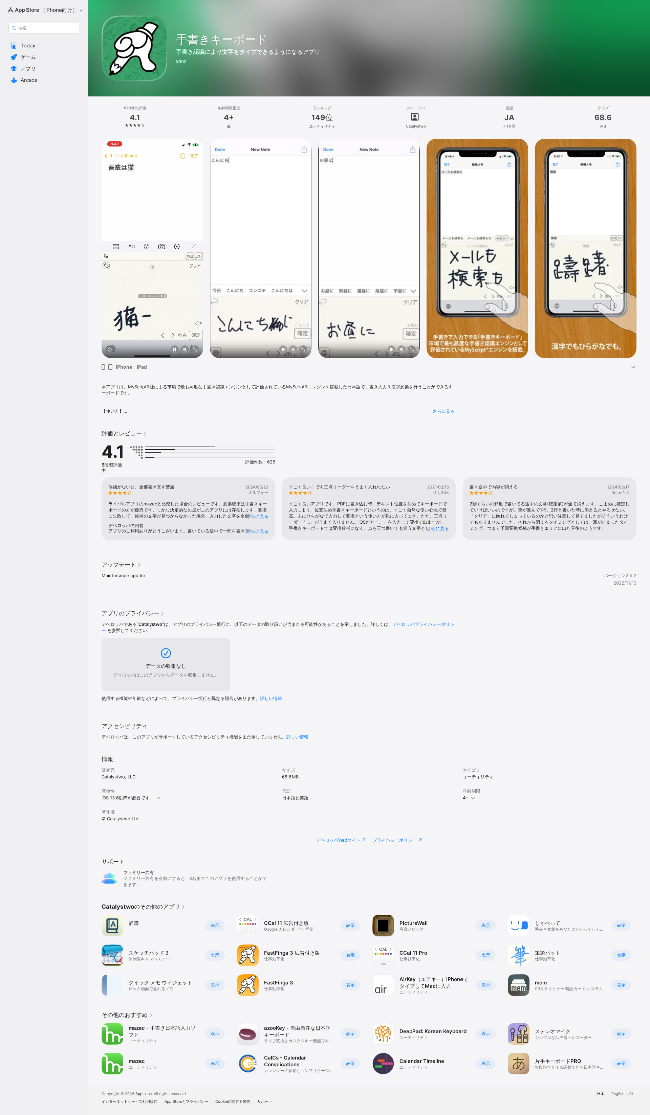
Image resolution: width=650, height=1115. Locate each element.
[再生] (283, 350)
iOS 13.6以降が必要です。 (128, 797)
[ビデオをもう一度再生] (110, 350)
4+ (466, 797)
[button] (44, 46)
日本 (600, 1094)
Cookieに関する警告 (232, 1101)
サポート (264, 1101)
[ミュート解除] (185, 350)
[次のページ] (643, 248)
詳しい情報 (271, 698)
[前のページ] (95, 248)
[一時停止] (175, 350)
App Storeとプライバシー (186, 1101)
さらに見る (444, 411)
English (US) (622, 1094)
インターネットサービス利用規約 (129, 1101)
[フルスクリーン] (195, 350)
